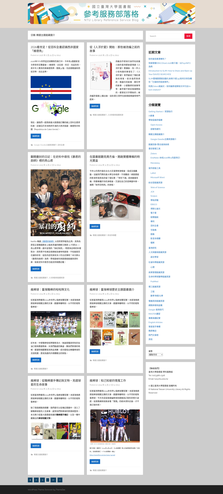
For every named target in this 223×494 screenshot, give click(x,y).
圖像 (152, 234)
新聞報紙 (154, 217)
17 (53, 480)
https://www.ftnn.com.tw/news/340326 (102, 455)
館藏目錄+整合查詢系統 (159, 144)
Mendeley (155, 163)
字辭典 (153, 230)
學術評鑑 (154, 200)
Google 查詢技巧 (156, 309)
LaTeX (153, 173)
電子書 (153, 213)
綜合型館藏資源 (155, 182)
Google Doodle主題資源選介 (45, 145)
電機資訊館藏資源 (156, 301)
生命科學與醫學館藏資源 (159, 277)
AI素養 (151, 116)
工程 (152, 291)
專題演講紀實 (154, 318)
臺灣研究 (152, 248)
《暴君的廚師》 (48, 241)
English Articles (155, 322)
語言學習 (154, 257)
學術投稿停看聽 (155, 120)
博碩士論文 (155, 209)
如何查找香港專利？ (157, 59)
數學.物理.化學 (157, 296)
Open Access (156, 125)
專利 (152, 221)
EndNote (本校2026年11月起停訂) (165, 158)
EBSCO (154, 204)
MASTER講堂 (154, 314)
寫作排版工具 (154, 168)
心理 (152, 267)
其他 (150, 339)
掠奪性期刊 (155, 129)
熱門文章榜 (153, 335)
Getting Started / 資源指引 (161, 111)
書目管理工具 (154, 148)
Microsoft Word (158, 177)
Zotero (154, 153)
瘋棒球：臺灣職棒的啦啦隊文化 (50, 289)
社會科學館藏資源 (156, 262)
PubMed (154, 281)
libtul (59, 55)
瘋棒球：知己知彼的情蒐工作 (108, 380)
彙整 (150, 351)
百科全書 (60, 145)
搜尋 (188, 36)
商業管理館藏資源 (156, 272)
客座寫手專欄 (154, 326)
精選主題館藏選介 (100, 115)
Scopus (154, 196)
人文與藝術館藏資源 (115, 115)
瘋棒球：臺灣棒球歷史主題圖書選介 (112, 289)
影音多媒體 (112, 235)
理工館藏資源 (154, 287)
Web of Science (158, 187)
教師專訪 (152, 331)
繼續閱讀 (35, 136)
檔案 (152, 243)
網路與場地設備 (155, 305)
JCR (152, 192)
